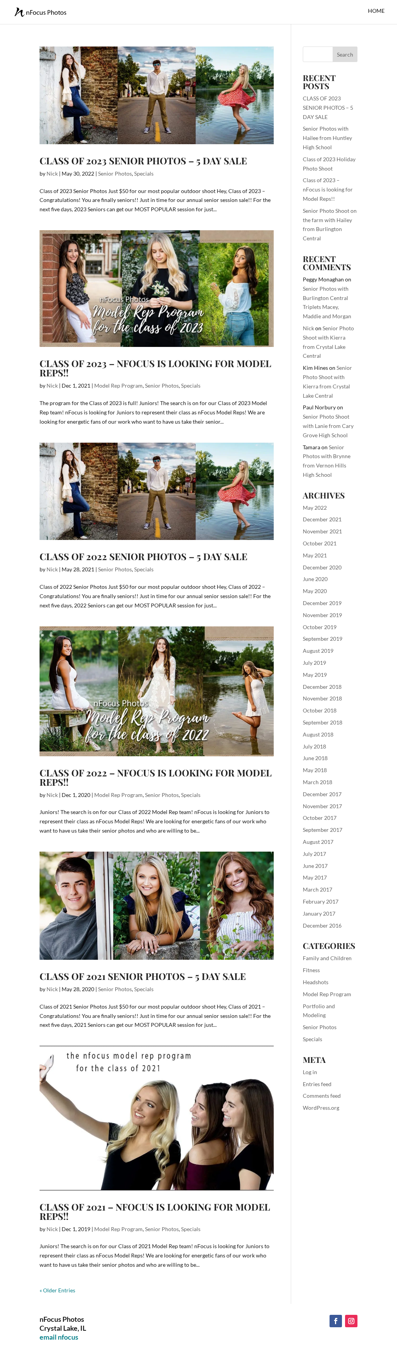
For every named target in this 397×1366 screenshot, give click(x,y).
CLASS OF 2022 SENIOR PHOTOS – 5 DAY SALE (143, 556)
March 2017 (317, 889)
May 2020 (315, 591)
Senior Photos (115, 173)
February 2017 (320, 901)
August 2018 (318, 734)
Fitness (311, 970)
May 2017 (315, 877)
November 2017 (322, 806)
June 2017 (315, 865)
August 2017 (318, 841)
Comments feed (322, 1095)
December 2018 (322, 686)
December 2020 (322, 567)
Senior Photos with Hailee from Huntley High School (327, 137)
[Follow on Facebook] (336, 1321)
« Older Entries (57, 1290)
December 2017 (322, 794)
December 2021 (322, 519)
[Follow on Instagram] (351, 1321)
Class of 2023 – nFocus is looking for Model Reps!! (155, 368)
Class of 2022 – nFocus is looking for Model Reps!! (156, 777)
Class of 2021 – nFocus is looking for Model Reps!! (155, 1211)
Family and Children (327, 958)
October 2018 (320, 710)
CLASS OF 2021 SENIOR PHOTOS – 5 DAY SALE (143, 976)
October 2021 (320, 543)
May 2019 (315, 674)
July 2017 (314, 853)
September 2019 (322, 638)
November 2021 (322, 531)
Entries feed (317, 1084)
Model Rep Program (118, 385)
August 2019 (318, 650)
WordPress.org (321, 1107)
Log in (310, 1072)
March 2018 (317, 782)
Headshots (315, 982)
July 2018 (314, 746)
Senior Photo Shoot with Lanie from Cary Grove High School (328, 425)
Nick (52, 173)
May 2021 (315, 555)
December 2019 (322, 603)
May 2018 (315, 770)
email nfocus (59, 1337)
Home (376, 11)
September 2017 (322, 829)
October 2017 (320, 817)
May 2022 (315, 507)
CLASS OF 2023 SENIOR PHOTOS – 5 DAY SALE (143, 160)
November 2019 (322, 615)
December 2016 (322, 925)
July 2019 (314, 662)
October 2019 (320, 627)
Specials (144, 173)
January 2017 (319, 913)
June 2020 (315, 579)
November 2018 (322, 698)
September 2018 (322, 722)
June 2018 (315, 758)
